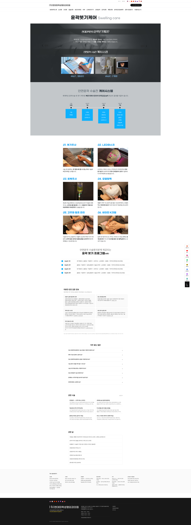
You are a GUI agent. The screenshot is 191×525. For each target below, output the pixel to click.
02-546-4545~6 (137, 5)
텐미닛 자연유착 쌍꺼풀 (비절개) (55, 485)
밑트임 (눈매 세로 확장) (54, 478)
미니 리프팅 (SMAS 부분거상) (102, 484)
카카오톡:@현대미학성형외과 (56, 511)
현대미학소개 (53, 9)
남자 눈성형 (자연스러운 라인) (133, 478)
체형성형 (110, 9)
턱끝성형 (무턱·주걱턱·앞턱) (86, 482)
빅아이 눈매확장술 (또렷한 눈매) (55, 484)
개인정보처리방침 (115, 508)
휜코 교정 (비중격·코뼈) (69, 480)
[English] (127, 1)
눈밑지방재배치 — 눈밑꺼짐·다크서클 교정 (55, 488)
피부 (84, 9)
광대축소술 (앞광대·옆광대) (86, 480)
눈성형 (60, 9)
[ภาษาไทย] (135, 1)
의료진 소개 (114, 300)
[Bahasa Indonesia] (139, 1)
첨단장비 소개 (110, 315)
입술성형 (71, 9)
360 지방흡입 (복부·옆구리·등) (133, 482)
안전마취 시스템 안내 (78, 315)
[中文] (131, 1)
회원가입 (123, 1)
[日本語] (129, 1)
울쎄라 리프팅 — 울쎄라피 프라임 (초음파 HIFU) (118, 485)
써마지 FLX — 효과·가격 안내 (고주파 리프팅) (117, 479)
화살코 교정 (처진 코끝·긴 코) (70, 478)
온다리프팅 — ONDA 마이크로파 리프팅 (118, 482)
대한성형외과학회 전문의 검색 (71, 305)
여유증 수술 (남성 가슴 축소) (133, 480)
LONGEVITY (90, 9)
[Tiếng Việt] (133, 1)
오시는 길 (114, 509)
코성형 (65, 9)
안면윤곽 (97, 9)
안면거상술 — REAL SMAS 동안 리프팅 (102, 479)
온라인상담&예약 (118, 9)
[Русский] (137, 1)
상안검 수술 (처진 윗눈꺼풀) (55, 482)
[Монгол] (141, 1)
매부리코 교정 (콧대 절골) (70, 482)
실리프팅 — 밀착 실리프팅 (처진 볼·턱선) (103, 482)
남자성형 (104, 9)
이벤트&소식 (137, 9)
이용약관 (113, 506)
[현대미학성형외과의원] (59, 5)
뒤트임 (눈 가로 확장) (53, 480)
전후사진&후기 (129, 9)
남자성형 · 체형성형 (131, 476)
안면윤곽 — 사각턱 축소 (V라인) (87, 478)
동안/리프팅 (78, 9)
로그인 (119, 1)
